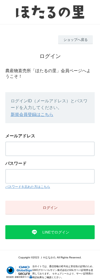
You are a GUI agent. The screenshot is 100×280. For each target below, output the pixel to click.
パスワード (16, 163)
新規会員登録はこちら (32, 114)
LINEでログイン (55, 232)
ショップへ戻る (75, 40)
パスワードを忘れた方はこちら (27, 187)
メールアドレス (20, 136)
